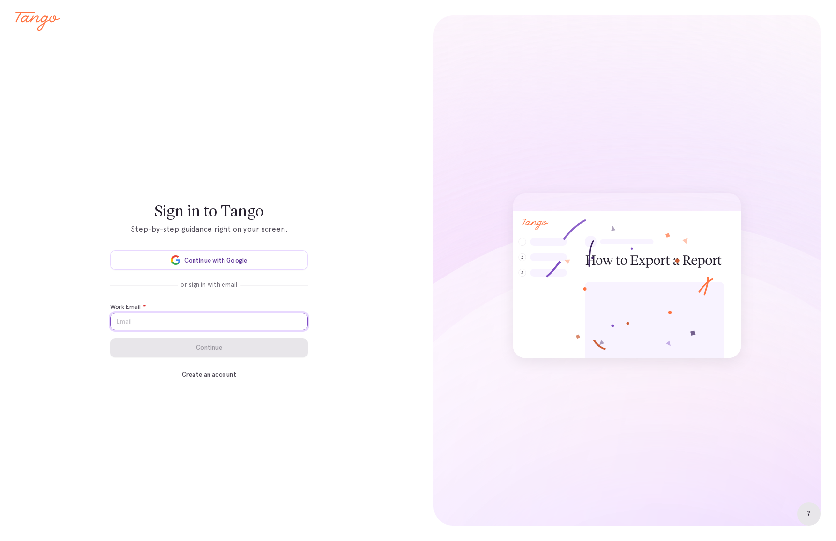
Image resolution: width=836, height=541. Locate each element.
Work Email (128, 306)
